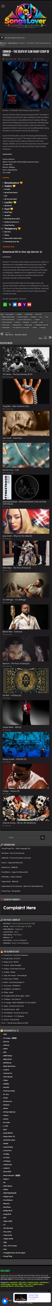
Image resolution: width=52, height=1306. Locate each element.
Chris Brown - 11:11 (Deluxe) (14, 1016)
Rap (15, 59)
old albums (44, 1282)
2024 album (10, 314)
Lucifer (8, 202)
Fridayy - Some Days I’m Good (14, 969)
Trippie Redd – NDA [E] (12, 727)
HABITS (37, 320)
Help (9, 1300)
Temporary (10, 228)
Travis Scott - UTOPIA (11, 979)
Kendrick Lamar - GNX (11, 1009)
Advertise (21, 1303)
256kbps (19, 314)
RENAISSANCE (17, 325)
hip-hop (14, 1284)
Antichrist (8, 206)
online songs (5, 1284)
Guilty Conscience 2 (11, 222)
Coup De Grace (23, 317)
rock (29, 1284)
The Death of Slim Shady (21, 327)
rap (24, 1284)
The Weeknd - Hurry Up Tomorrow (16, 1013)
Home (4, 43)
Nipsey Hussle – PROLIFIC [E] (14, 759)
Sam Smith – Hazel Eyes (12, 438)
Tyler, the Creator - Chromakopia (15, 975)
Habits (8, 186)
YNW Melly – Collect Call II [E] (11, 877)
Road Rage (8, 212)
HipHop (17, 322)
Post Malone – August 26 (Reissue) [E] (14, 872)
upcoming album (6, 1286)
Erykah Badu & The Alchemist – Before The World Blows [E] (22, 886)
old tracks (22, 1282)
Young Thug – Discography (10, 891)
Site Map (29, 1303)
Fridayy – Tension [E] (11, 791)
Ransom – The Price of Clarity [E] (16, 663)
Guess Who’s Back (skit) (13, 238)
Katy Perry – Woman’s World (16, 334)
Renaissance (11, 182)
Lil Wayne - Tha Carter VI (12, 999)
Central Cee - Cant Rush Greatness (16, 955)
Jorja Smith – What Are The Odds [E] (17, 536)
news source (7, 154)
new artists (29, 1286)
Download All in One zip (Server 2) (22, 251)
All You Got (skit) (10, 199)
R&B (20, 1284)
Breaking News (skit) (12, 219)
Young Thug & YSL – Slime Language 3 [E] (15, 848)
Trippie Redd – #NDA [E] (9, 881)
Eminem (34, 317)
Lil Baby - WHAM (9, 972)
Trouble (7, 189)
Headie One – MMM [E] (9, 867)
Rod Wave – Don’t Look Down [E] (12, 853)
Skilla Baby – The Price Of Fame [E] (17, 568)
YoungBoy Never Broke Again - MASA (17, 996)
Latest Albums (13, 43)
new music (6, 325)
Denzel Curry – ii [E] (11, 470)
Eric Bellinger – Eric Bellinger (14, 600)
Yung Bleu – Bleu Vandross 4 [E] (16, 406)
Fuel (7, 208)
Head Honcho (9, 225)
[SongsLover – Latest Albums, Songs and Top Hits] (26, 15)
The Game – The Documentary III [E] (17, 374)
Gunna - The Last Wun (11, 1020)
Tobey (6, 235)
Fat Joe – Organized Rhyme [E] (12, 863)
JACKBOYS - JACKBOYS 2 (12, 989)
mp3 (42, 322)
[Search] (43, 838)
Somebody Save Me (11, 241)
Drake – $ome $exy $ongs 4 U (14, 982)
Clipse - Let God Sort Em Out (14, 1006)
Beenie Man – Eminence (12, 632)
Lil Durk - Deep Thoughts (12, 965)
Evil (5, 196)
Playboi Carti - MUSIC (11, 962)
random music (32, 1282)
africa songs (19, 1286)
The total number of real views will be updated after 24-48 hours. (26, 38)
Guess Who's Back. (8, 320)
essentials (13, 1282)
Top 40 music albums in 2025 (18, 1023)
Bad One (7, 232)
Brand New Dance (11, 192)
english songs (38, 1284)
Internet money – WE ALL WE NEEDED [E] (19, 823)
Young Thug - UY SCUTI (12, 958)
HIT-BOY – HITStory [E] (12, 695)
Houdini (7, 215)
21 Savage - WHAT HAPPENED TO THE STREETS (20, 1003)
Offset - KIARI (8, 992)
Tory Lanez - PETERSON (12, 986)
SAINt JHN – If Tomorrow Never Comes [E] (16, 858)
